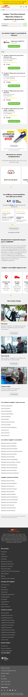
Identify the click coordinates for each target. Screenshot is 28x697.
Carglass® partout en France (10, 477)
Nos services (5, 548)
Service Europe (4, 604)
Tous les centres (4, 639)
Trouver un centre (6, 609)
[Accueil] (14, 531)
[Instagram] (2, 690)
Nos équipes (4, 587)
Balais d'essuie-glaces (11, 179)
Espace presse (4, 592)
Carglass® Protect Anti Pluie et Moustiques (10, 571)
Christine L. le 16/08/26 (7, 217)
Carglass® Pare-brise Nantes (7, 625)
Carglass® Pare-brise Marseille (7, 622)
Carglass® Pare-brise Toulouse (7, 620)
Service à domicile (5, 612)
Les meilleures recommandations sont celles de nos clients (14, 195)
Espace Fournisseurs (5, 606)
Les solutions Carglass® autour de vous (13, 402)
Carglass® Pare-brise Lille (6, 627)
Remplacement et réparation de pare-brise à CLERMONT (13, 241)
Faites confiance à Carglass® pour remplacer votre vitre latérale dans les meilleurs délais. (13, 359)
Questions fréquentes (6, 648)
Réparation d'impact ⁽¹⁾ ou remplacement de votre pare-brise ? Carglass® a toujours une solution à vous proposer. (13, 328)
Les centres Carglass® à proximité (11, 440)
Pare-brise (4, 323)
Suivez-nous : (4, 687)
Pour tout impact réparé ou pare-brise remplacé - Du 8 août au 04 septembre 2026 (14, 149)
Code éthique (4, 599)
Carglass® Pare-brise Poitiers (7, 637)
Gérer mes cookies (5, 681)
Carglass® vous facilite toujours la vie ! (14, 267)
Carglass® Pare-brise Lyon (7, 617)
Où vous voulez (17, 282)
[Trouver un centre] (21, 7)
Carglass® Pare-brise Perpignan (8, 634)
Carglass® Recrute (5, 601)
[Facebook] (4, 690)
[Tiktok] (15, 690)
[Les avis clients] (14, 658)
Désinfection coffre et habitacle (8, 578)
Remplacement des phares (7, 566)
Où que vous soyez (6, 282)
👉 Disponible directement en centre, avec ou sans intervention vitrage (14, 161)
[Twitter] (7, 690)
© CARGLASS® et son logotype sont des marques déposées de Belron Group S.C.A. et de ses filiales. (12, 694)
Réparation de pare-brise (6, 561)
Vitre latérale (5, 356)
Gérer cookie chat (5, 684)
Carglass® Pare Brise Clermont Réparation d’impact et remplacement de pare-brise (14, 17)
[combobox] (12, 25)
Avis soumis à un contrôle (14, 232)
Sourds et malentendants (6, 650)
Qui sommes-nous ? (5, 584)
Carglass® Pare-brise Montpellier (8, 632)
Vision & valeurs (4, 589)
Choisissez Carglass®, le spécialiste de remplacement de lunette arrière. (10, 389)
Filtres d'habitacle (5, 573)
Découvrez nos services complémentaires (14, 155)
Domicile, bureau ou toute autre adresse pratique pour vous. (17, 288)
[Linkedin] (13, 690)
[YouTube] (10, 690)
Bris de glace (4, 551)
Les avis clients (5, 652)
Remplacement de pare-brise (7, 563)
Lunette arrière (5, 386)
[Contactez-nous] (23, 7)
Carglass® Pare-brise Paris (7, 615)
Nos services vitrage (14, 301)
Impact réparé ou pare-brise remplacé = (13, 2)
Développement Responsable (7, 594)
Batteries (3, 576)
